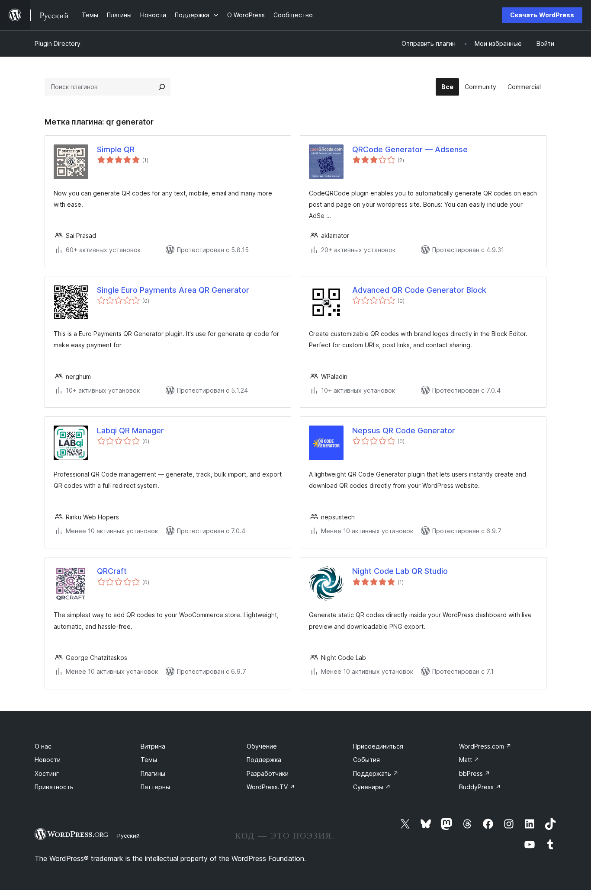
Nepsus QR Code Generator (403, 430)
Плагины (153, 773)
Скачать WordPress (542, 15)
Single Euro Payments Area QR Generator (173, 290)
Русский (128, 835)
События (366, 759)
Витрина (153, 746)
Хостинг (47, 773)
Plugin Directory (57, 43)
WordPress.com (485, 746)
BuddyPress (480, 787)
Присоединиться (378, 746)
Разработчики (268, 773)
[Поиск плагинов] (161, 87)
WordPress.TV (271, 787)
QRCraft (112, 571)
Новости (48, 759)
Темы (149, 759)
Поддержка (264, 759)
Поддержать (375, 773)
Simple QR (116, 149)
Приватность (54, 787)
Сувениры (372, 787)
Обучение (262, 746)
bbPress (474, 773)
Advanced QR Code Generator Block (419, 290)
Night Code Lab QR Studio (400, 571)
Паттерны (155, 787)
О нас (43, 746)
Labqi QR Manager (130, 430)
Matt (469, 759)
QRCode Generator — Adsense (410, 149)
